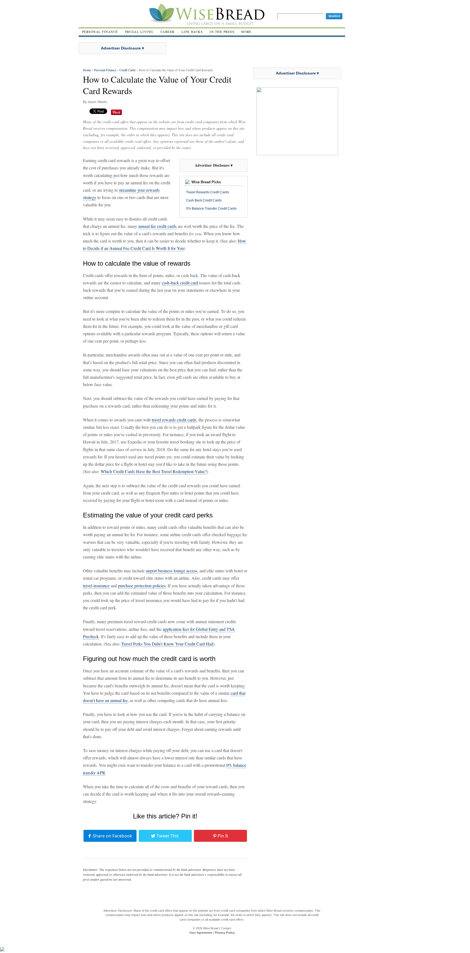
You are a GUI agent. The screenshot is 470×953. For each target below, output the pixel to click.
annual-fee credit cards (157, 226)
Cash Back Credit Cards (204, 200)
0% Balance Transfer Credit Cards (211, 208)
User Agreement (200, 932)
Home (87, 70)
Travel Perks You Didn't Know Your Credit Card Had (167, 644)
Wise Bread (210, 928)
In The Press (222, 32)
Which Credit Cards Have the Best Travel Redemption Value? (154, 471)
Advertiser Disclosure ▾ (122, 48)
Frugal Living (139, 32)
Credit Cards (127, 70)
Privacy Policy (225, 932)
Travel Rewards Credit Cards (207, 192)
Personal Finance (100, 32)
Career (167, 32)
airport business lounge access (171, 570)
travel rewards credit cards (174, 420)
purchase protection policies (142, 585)
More (246, 32)
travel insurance (96, 585)
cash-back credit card (180, 282)
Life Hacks (192, 32)
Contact (226, 928)
